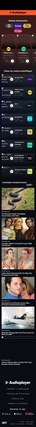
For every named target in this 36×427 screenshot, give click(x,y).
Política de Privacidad (18, 394)
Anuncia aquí (18, 399)
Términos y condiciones (18, 389)
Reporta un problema (18, 403)
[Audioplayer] (18, 12)
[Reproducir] (12, 61)
